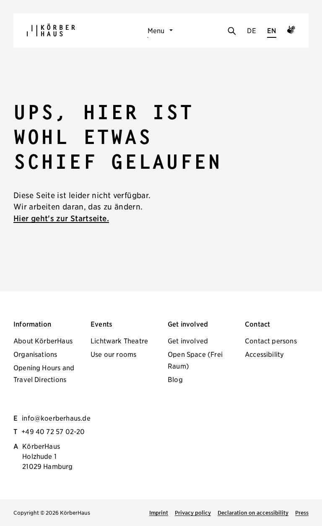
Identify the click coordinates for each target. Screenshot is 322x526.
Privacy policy (193, 512)
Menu (156, 30)
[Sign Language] (291, 31)
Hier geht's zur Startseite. (61, 218)
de (251, 30)
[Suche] (232, 31)
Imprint (158, 512)
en (271, 30)
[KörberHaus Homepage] (51, 30)
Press (302, 512)
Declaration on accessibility (253, 512)
